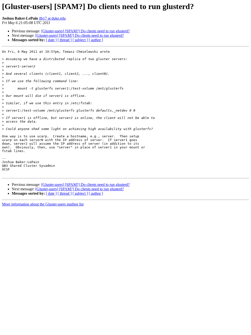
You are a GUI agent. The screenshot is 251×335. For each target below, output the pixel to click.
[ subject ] (80, 40)
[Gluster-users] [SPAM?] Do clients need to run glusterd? (85, 31)
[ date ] (51, 40)
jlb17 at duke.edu (52, 18)
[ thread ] (65, 40)
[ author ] (96, 40)
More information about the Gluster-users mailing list (43, 204)
